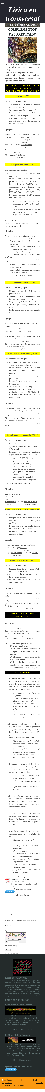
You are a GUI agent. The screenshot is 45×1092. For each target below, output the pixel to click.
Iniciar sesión (38, 1080)
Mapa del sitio (7, 1083)
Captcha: (11, 931)
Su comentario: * (9, 898)
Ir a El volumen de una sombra (20, 1029)
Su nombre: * (8, 914)
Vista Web (39, 1083)
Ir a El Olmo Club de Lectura (20, 1060)
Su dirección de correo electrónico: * (20, 920)
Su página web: (9, 925)
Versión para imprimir (12, 1080)
